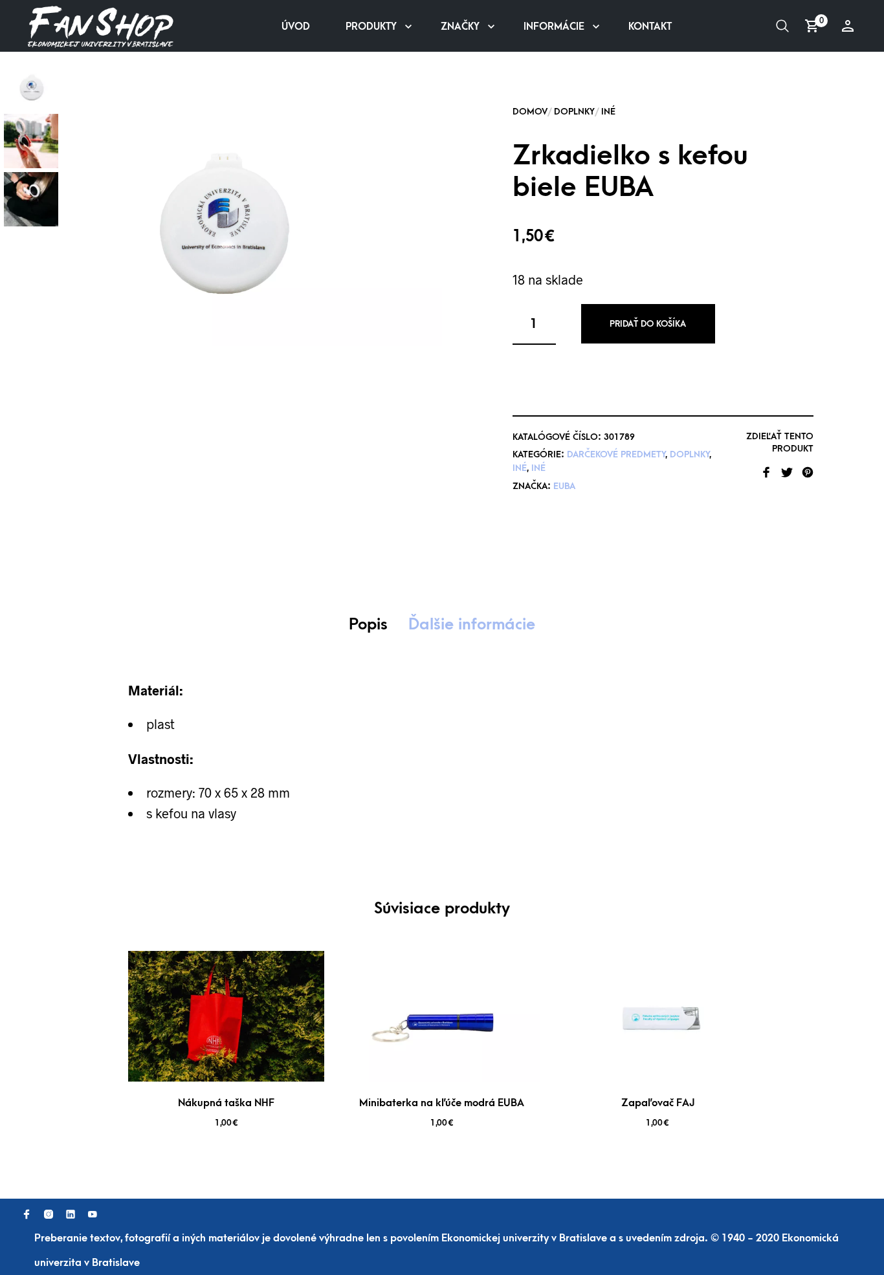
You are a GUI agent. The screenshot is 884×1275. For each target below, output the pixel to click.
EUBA (564, 486)
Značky (460, 26)
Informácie (554, 26)
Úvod (296, 26)
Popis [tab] (368, 624)
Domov (530, 111)
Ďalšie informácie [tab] (471, 624)
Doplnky (574, 111)
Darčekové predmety (616, 454)
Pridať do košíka (648, 324)
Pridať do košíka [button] (244, 1065)
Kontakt (650, 26)
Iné (608, 111)
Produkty (371, 26)
